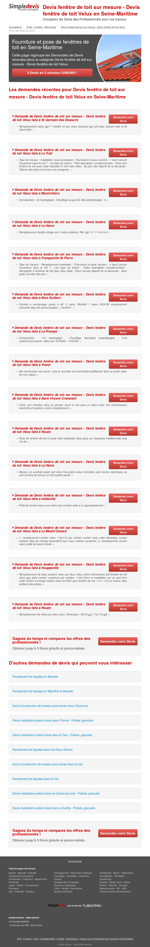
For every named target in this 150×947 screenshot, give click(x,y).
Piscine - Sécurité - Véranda (113, 885)
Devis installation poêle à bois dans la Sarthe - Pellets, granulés (53, 808)
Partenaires (72, 938)
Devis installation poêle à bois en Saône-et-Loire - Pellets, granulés (56, 793)
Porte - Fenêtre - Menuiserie (68, 888)
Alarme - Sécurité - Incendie (22, 872)
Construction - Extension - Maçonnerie (28, 879)
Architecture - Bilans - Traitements (116, 872)
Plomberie (14, 888)
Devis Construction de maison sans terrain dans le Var (47, 764)
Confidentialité (47, 938)
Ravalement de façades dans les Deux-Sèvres (42, 749)
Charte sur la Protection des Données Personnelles (106, 938)
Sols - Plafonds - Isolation (21, 891)
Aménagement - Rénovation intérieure (73, 872)
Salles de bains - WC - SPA (113, 888)
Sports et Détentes (63, 891)
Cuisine (58, 879)
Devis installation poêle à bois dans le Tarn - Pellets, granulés (52, 735)
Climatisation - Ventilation (112, 875)
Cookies (27, 938)
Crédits (60, 938)
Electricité (13, 882)
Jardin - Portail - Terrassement (24, 885)
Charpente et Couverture (21, 875)
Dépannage (105, 879)
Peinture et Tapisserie (65, 885)
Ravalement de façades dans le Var (35, 779)
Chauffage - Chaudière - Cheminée (71, 875)
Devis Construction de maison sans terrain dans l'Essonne (50, 706)
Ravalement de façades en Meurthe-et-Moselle (42, 691)
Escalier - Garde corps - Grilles (115, 882)
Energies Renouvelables (66, 882)
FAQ (19, 938)
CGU (35, 938)
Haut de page (75, 861)
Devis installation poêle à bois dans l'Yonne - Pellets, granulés (52, 720)
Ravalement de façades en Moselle (35, 676)
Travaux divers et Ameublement (115, 891)
